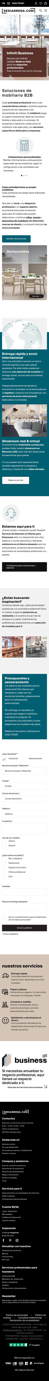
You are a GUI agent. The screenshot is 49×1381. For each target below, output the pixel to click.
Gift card (5, 1259)
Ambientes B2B (8, 1276)
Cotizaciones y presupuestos (14, 1288)
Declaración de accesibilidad (24, 1320)
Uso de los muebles (11, 838)
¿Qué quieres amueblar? (13, 855)
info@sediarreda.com (12, 1330)
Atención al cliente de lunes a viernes (17, 1123)
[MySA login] (36, 3)
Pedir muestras (8, 1196)
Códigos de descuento (11, 1217)
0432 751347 (18, 3)
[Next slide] (29, 317)
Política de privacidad (17, 1315)
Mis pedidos (7, 1214)
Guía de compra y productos (14, 1165)
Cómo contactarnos (10, 1129)
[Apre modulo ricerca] (40, 10)
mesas (36, 217)
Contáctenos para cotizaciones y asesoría (20, 567)
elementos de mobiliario (15, 221)
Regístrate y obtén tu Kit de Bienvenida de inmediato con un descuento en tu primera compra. (24, 1301)
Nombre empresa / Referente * (15, 766)
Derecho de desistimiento (13, 1171)
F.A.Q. (4, 1180)
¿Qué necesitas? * (10, 754)
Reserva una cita (15, 480)
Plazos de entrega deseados (14, 902)
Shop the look (8, 1235)
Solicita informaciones (16, 238)
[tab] (21, 175)
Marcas (5, 1253)
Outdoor (5, 1285)
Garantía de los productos (13, 1168)
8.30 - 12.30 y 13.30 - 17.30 (13, 1126)
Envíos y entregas (9, 1177)
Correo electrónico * (11, 793)
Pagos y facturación (10, 1174)
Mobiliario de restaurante (12, 1279)
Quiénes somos (8, 1144)
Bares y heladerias (10, 1282)
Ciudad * (6, 781)
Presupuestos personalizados (14, 1199)
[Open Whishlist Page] (40, 3)
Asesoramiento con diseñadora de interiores (20, 1193)
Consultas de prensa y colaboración (17, 1150)
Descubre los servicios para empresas (25, 1087)
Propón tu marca (9, 1153)
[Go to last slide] (19, 317)
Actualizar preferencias (30, 1318)
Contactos (8, 1119)
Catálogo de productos (11, 1250)
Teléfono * (6, 809)
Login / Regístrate (9, 1211)
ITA (3, 3)
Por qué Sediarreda (10, 1147)
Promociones (7, 1256)
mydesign (10, 1232)
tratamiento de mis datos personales (27, 919)
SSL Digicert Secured (24, 1370)
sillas (29, 217)
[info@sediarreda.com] (8, 3)
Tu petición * (7, 821)
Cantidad (6, 886)
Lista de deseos (8, 1220)
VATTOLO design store (11, 1132)
